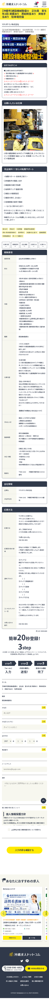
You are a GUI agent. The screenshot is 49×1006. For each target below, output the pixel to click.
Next (46, 914)
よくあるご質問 (26, 977)
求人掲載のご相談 (11, 981)
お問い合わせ (24, 985)
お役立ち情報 (38, 977)
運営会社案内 (24, 981)
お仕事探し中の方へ (12, 977)
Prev (4, 914)
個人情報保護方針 (37, 981)
